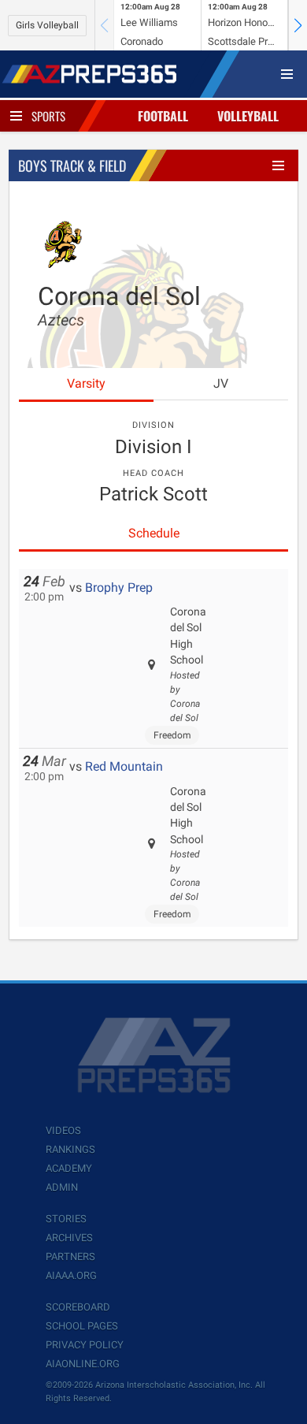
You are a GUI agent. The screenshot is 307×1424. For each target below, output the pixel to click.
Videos (63, 1130)
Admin (62, 1187)
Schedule (153, 533)
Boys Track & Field (72, 165)
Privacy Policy (85, 1345)
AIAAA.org (71, 1275)
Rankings (70, 1149)
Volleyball (248, 115)
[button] (297, 25)
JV (220, 383)
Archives (69, 1238)
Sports (48, 116)
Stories (66, 1219)
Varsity (86, 383)
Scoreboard (78, 1307)
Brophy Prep (119, 587)
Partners (70, 1256)
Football (163, 115)
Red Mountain (124, 766)
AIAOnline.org (83, 1364)
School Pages (82, 1326)
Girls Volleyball (47, 25)
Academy (69, 1168)
